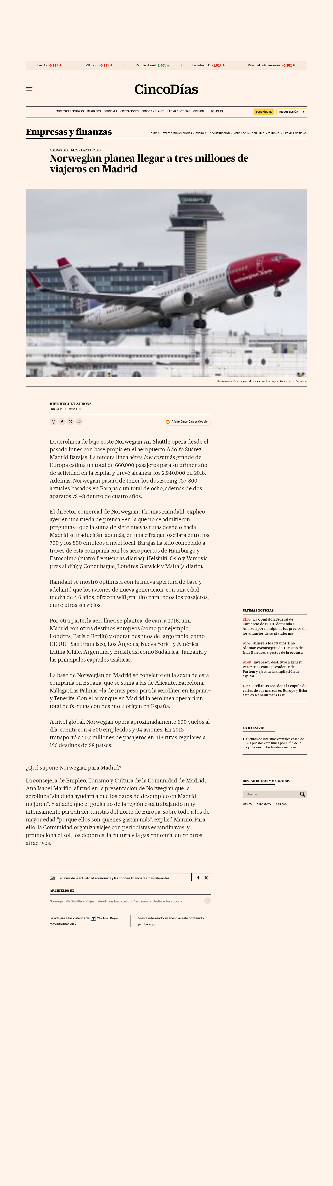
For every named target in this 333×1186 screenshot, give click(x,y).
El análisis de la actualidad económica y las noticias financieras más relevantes (113, 878)
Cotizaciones (129, 111)
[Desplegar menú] (29, 89)
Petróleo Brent (146, 65)
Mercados (94, 111)
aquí (152, 924)
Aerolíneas (141, 901)
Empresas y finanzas (70, 111)
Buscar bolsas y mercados (266, 781)
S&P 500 (91, 65)
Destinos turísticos (166, 901)
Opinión (198, 111)
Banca (155, 133)
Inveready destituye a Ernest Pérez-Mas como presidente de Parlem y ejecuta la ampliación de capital (272, 669)
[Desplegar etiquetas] (207, 900)
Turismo (274, 133)
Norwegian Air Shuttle (66, 901)
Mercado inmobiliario (249, 133)
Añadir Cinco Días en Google (189, 421)
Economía (110, 111)
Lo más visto (253, 728)
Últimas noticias (178, 111)
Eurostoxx (263, 804)
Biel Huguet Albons (70, 404)
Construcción (220, 133)
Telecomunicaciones (177, 133)
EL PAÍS (215, 110)
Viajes (90, 901)
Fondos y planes (153, 111)
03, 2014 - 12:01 (65, 409)
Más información (62, 924)
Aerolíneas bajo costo (113, 901)
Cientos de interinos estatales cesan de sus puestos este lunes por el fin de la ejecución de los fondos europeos (275, 743)
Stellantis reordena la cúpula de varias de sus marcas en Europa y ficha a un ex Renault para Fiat (275, 690)
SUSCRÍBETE (264, 111)
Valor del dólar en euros (264, 65)
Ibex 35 (42, 65)
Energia (201, 133)
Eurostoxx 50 (201, 65)
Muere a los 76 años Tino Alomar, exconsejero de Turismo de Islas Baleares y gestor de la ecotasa (273, 648)
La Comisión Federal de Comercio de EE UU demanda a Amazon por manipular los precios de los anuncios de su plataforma (274, 626)
